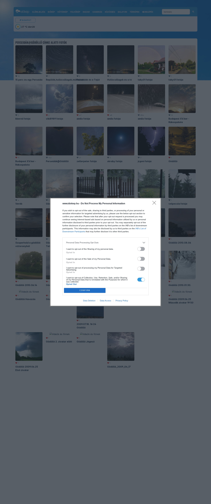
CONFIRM (85, 290)
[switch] (141, 249)
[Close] (155, 203)
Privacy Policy (122, 300)
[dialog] (105, 252)
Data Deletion (89, 300)
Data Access (105, 300)
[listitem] (105, 242)
